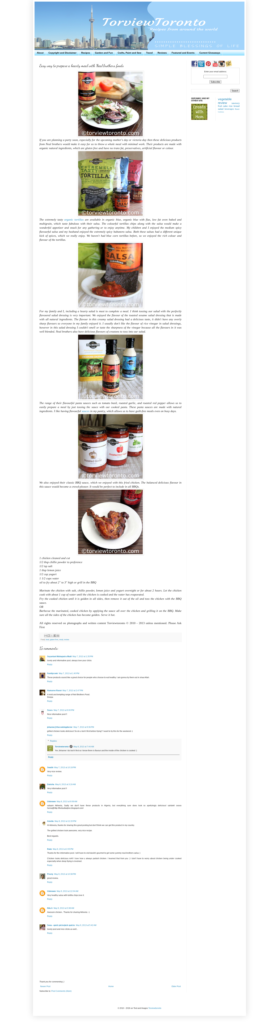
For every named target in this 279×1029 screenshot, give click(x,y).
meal (61, 640)
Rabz (49, 849)
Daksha (50, 784)
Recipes (85, 52)
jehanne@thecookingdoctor (59, 727)
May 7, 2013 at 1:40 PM (69, 673)
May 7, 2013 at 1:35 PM (82, 656)
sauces (85, 411)
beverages (229, 109)
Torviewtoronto (62, 747)
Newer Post (45, 986)
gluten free (54, 640)
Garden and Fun (104, 52)
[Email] (228, 66)
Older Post (176, 986)
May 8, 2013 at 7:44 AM (83, 747)
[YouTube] (215, 66)
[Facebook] (194, 66)
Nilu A (50, 908)
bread (237, 106)
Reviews (162, 52)
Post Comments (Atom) (61, 991)
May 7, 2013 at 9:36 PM (83, 727)
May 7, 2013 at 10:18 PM (65, 767)
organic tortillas (74, 219)
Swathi (50, 767)
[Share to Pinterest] (58, 635)
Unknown (51, 801)
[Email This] (45, 635)
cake (225, 106)
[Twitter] (201, 66)
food (47, 640)
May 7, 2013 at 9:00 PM (64, 710)
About (40, 52)
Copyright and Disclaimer (62, 52)
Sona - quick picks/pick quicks (61, 925)
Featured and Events (183, 52)
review (66, 640)
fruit (220, 106)
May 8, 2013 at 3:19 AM (65, 784)
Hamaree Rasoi (54, 690)
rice (230, 106)
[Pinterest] (208, 66)
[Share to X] (51, 635)
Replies (53, 741)
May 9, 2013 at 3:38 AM (64, 908)
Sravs (50, 710)
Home (111, 986)
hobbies (221, 112)
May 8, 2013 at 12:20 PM (65, 821)
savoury (236, 103)
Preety (50, 874)
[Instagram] (221, 66)
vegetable (225, 99)
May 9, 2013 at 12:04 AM (67, 891)
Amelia (50, 821)
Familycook (52, 673)
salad (220, 109)
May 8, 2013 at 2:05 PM (63, 849)
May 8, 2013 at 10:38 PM (65, 874)
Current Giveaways (209, 52)
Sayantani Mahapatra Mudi (59, 656)
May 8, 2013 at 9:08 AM (67, 801)
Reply (49, 664)
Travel (149, 52)
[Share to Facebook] (55, 635)
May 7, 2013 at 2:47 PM (72, 690)
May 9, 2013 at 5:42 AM (86, 925)
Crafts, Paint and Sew (129, 52)
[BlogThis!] (48, 635)
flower (237, 109)
